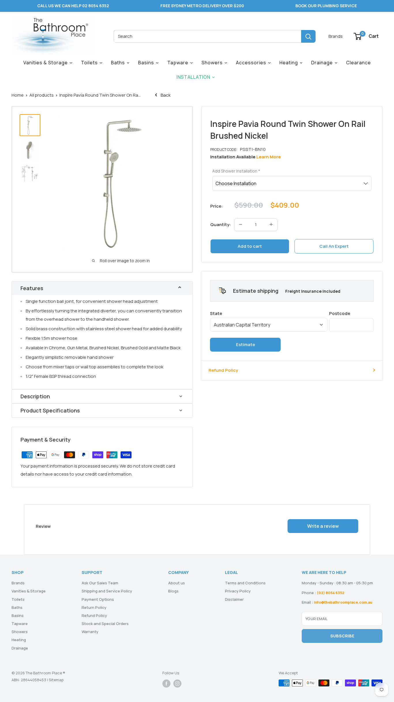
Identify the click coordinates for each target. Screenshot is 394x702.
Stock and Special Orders (105, 623)
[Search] (308, 36)
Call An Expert (334, 246)
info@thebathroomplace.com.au (343, 602)
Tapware (20, 623)
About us (176, 582)
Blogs (173, 591)
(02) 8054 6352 (330, 592)
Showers (20, 631)
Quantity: (220, 224)
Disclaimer (234, 599)
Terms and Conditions (245, 582)
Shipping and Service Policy (107, 591)
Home (18, 95)
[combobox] (207, 36)
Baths (17, 607)
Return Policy (94, 607)
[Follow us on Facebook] (166, 684)
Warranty (90, 631)
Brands (336, 36)
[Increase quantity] (271, 224)
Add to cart (250, 246)
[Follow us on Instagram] (177, 684)
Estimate (245, 344)
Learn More (268, 156)
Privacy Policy (238, 591)
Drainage (20, 648)
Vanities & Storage (29, 591)
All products (41, 95)
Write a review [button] (323, 526)
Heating (19, 639)
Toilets (18, 599)
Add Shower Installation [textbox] (236, 170)
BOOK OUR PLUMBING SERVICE (326, 5)
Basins (18, 615)
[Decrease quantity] (240, 224)
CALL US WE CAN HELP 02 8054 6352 (73, 5)
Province (269, 313)
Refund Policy (223, 370)
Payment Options (98, 599)
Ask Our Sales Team (100, 582)
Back (165, 95)
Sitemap (56, 679)
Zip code (351, 313)
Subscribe (342, 636)
